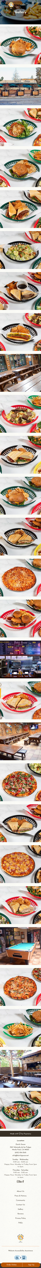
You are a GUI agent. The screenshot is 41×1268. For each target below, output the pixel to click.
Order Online (12, 1265)
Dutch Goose (20, 1238)
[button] (20, 45)
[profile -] (33, 3)
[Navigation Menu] (38, 3)
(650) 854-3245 (20, 1152)
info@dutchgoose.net (20, 1155)
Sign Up (31, 1265)
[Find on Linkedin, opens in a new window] (20, 1182)
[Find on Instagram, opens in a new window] (18, 1182)
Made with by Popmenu (16, 1133)
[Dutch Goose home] (11, 5)
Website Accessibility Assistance (20, 1251)
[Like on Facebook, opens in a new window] (23, 1182)
